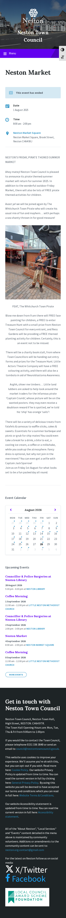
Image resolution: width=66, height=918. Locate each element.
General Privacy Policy (25, 782)
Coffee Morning (16, 596)
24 (12, 544)
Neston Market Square (27, 133)
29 (27, 523)
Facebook (28, 878)
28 (20, 523)
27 (12, 523)
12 (27, 533)
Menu (12, 53)
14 (41, 533)
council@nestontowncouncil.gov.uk (37, 748)
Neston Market (16, 636)
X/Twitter (30, 869)
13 (34, 533)
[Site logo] (33, 25)
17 (12, 539)
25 (20, 544)
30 (34, 523)
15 (48, 533)
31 (41, 523)
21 (41, 539)
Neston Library (35, 589)
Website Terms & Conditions (36, 795)
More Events (16, 674)
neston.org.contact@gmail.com (24, 850)
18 (20, 539)
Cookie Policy (20, 770)
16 (55, 533)
